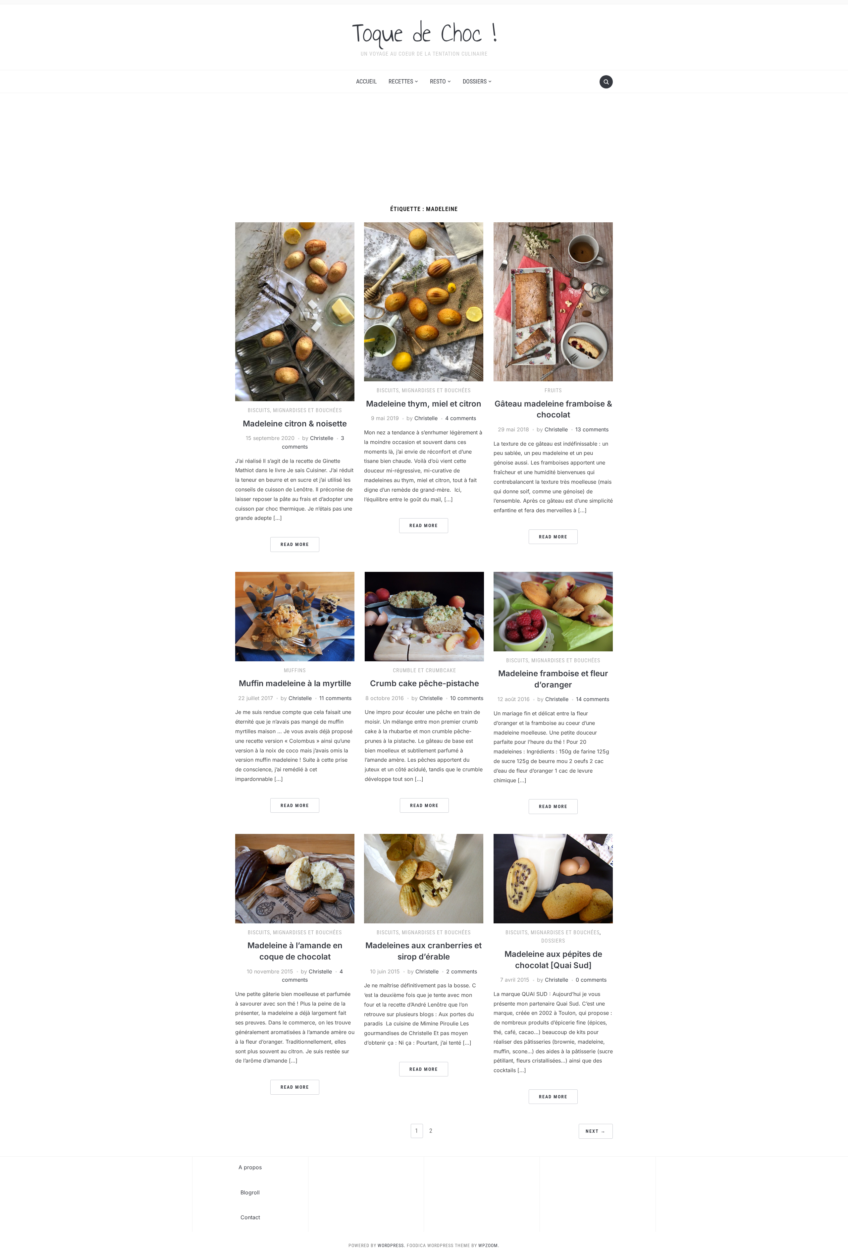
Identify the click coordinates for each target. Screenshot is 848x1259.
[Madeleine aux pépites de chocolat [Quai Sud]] (553, 878)
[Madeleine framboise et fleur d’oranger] (553, 611)
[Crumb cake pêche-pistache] (424, 616)
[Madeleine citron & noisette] (294, 311)
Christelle (321, 438)
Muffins (295, 670)
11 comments (335, 698)
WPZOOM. (489, 1245)
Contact (250, 1217)
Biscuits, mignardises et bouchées (295, 410)
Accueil (366, 81)
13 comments (592, 429)
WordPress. (391, 1245)
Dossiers (475, 81)
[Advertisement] (424, 156)
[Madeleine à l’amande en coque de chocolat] (294, 878)
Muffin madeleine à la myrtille (295, 683)
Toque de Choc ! (424, 33)
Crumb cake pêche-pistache (424, 683)
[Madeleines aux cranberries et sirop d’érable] (423, 878)
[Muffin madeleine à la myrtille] (294, 616)
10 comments (466, 698)
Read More (295, 544)
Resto (438, 81)
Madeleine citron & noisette (295, 423)
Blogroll (250, 1192)
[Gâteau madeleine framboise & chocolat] (553, 301)
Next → (596, 1131)
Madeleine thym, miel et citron (423, 404)
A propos (250, 1167)
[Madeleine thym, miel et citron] (423, 301)
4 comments (460, 418)
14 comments (592, 699)
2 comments (461, 971)
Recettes (401, 81)
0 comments (591, 979)
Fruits (553, 390)
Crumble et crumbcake (424, 670)
